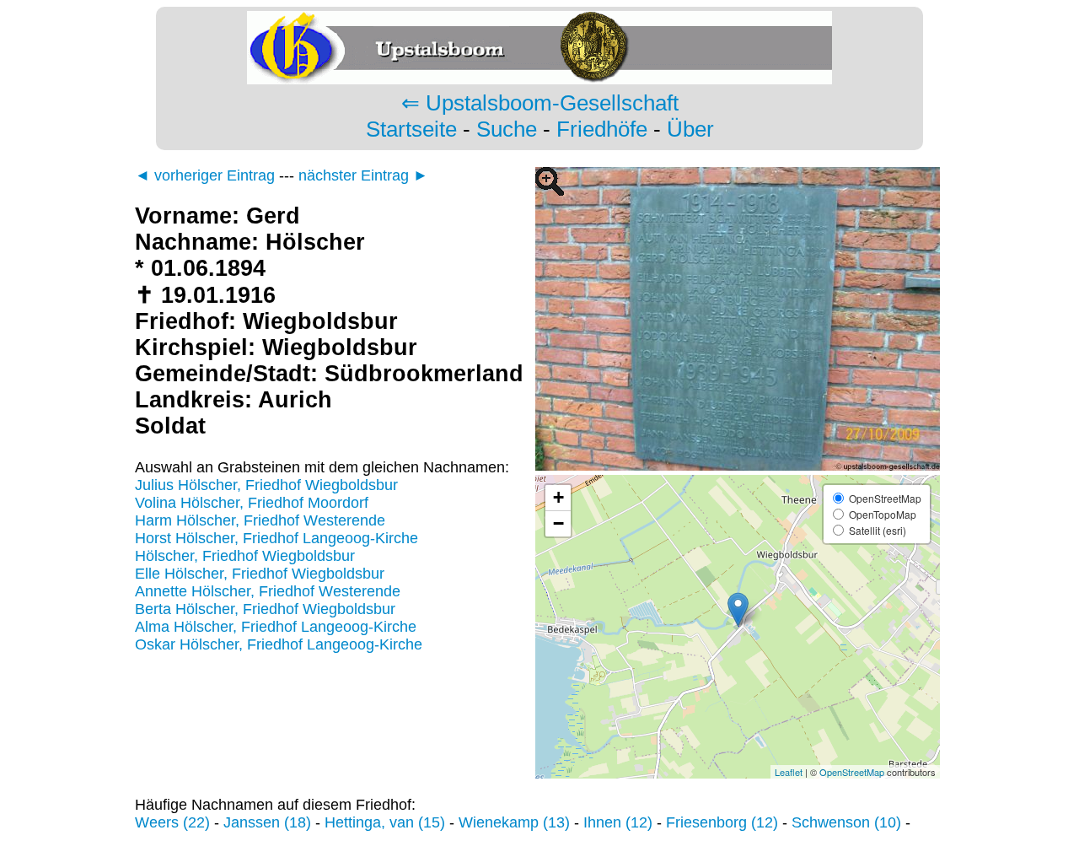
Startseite (411, 129)
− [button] (558, 523)
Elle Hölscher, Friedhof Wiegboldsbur (259, 573)
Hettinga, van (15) (385, 822)
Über (690, 129)
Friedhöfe (601, 129)
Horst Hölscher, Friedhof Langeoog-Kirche (276, 538)
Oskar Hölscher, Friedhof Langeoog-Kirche (278, 644)
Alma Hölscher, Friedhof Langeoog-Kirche (275, 626)
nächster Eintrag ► (363, 175)
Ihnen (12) (617, 822)
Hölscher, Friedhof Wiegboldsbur (245, 555)
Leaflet (789, 772)
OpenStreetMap (851, 772)
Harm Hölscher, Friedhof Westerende (260, 520)
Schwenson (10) (846, 822)
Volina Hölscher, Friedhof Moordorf (251, 502)
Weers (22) (172, 822)
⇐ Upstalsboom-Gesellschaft (540, 103)
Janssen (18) (267, 822)
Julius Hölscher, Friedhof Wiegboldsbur (266, 485)
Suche (506, 129)
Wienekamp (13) (514, 822)
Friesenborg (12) (722, 822)
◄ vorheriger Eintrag (205, 175)
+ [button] (558, 497)
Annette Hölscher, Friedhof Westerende (267, 591)
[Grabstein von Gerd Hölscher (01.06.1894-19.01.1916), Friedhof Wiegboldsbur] (737, 465)
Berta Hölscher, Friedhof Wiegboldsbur (265, 609)
